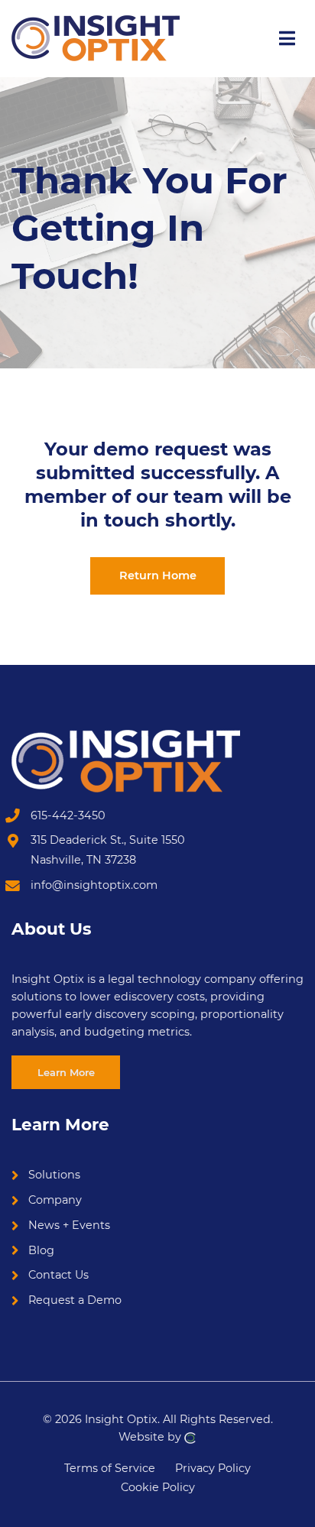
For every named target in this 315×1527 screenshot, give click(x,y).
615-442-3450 (68, 815)
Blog (41, 1250)
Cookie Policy (158, 1487)
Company (55, 1200)
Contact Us (58, 1275)
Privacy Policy (213, 1467)
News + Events (69, 1225)
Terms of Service (109, 1467)
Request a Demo (75, 1300)
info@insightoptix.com (94, 885)
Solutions (54, 1175)
